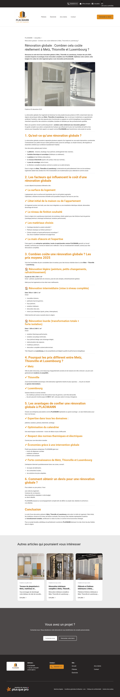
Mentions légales (58, 689)
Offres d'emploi (86, 3)
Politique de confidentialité (94, 689)
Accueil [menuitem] (74, 666)
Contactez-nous (50, 638)
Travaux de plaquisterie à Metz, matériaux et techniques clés (29, 588)
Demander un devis (105, 17)
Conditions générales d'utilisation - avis (74, 689)
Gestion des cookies (108, 689)
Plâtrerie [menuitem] (43, 17)
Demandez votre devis (67, 638)
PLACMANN (28, 38)
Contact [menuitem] (73, 17)
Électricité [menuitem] (53, 17)
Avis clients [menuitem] (63, 17)
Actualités (97, 3)
